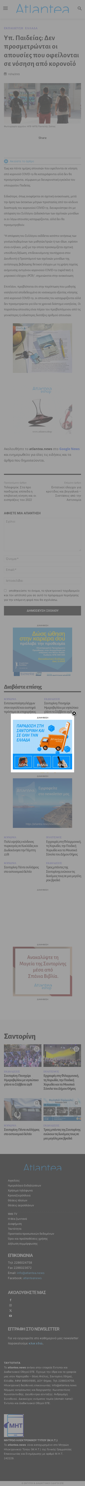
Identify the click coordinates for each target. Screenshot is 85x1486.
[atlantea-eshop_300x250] (42, 768)
